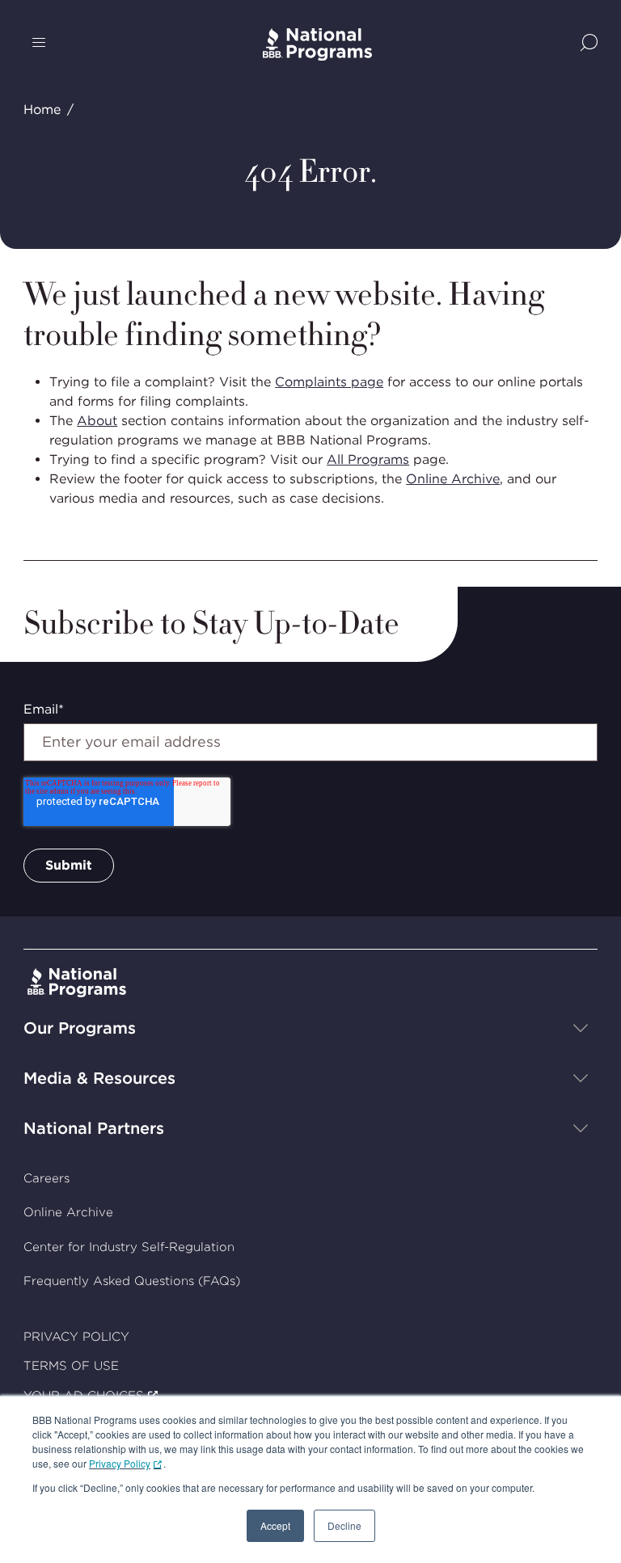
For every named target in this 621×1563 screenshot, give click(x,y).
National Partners (93, 1128)
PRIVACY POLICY (76, 1336)
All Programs (368, 459)
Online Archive (453, 479)
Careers (46, 1178)
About (97, 420)
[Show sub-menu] (581, 1028)
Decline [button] (344, 1525)
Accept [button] (275, 1525)
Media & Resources (99, 1078)
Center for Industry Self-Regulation (128, 1247)
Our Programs (79, 1028)
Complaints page (329, 382)
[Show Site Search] (589, 44)
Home (42, 109)
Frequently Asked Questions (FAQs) (131, 1281)
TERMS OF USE (71, 1366)
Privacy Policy (119, 1463)
